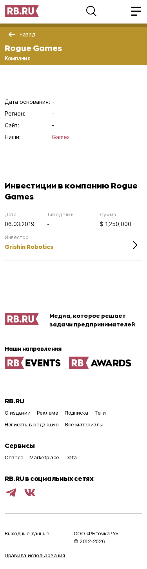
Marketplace (44, 457)
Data (71, 457)
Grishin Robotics (29, 246)
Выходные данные (27, 533)
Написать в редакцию (32, 424)
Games (61, 137)
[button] (91, 11)
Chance (14, 457)
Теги (100, 413)
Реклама (47, 413)
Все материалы (84, 424)
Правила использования (35, 555)
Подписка (76, 413)
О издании (18, 413)
